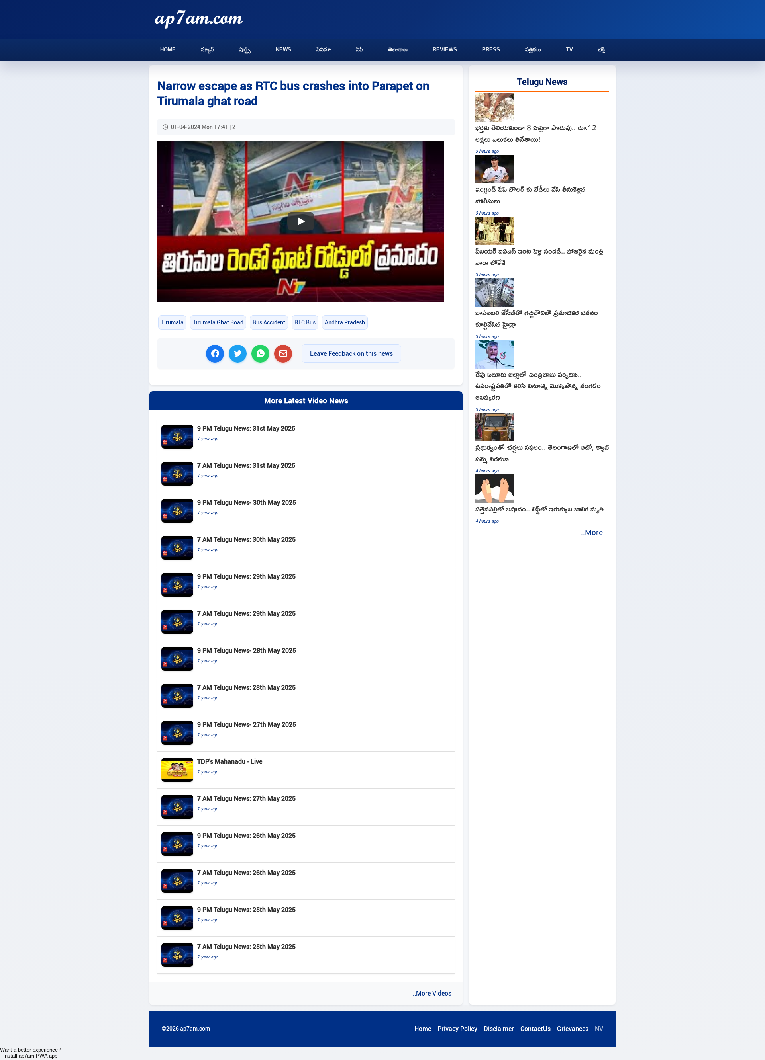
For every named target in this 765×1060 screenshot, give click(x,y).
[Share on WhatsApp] (260, 354)
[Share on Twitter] (238, 354)
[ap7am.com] (199, 19)
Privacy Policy (457, 1028)
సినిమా (323, 50)
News (283, 50)
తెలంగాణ (398, 50)
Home (168, 50)
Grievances (572, 1028)
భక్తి (601, 50)
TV (569, 50)
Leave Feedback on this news (351, 353)
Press (491, 50)
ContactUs (535, 1028)
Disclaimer (499, 1028)
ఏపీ (359, 50)
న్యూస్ (207, 50)
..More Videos (432, 993)
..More (592, 532)
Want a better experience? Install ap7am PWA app (30, 1053)
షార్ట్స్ (245, 50)
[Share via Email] (283, 354)
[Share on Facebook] (215, 354)
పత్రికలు (533, 50)
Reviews (445, 50)
